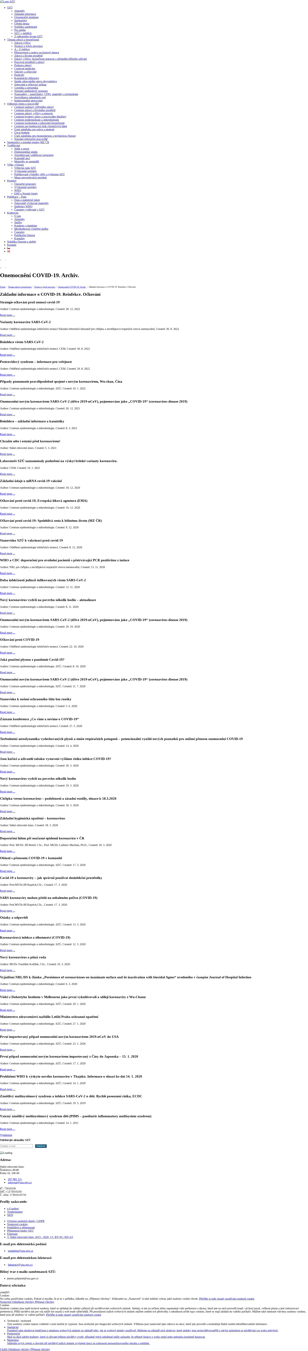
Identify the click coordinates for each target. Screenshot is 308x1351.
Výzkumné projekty (25, 171)
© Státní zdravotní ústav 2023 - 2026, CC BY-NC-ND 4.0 (40, 1237)
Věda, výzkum (15, 164)
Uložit (4, 1349)
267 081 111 (15, 1179)
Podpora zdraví (22, 65)
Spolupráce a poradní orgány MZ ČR (28, 142)
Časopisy (19, 232)
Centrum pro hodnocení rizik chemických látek (40, 126)
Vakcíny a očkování (25, 71)
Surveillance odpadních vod (30, 97)
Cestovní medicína (24, 68)
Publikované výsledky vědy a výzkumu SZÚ (39, 174)
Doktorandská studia (25, 151)
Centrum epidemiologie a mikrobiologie (36, 119)
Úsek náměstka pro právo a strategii (34, 129)
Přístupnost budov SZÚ (20, 1230)
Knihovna (12, 212)
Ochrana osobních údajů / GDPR (26, 1221)
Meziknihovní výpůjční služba (31, 228)
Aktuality (19, 10)
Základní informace (25, 13)
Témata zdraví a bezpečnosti (23, 39)
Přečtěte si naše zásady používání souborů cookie (226, 1298)
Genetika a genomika (26, 87)
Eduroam (12, 1233)
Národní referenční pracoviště (31, 139)
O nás (17, 216)
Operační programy (25, 183)
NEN (10, 1215)
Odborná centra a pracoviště (23, 103)
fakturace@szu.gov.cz (20, 1264)
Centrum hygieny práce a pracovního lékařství (40, 116)
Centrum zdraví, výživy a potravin (33, 113)
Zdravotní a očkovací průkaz (30, 84)
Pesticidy (19, 74)
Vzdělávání (13, 145)
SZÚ (10, 7)
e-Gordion (13, 1208)
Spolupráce (20, 20)
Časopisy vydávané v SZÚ (29, 209)
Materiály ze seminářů (26, 161)
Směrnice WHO (23, 206)
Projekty (12, 180)
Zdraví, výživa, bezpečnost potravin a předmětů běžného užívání (50, 58)
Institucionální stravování (28, 100)
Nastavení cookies (17, 1224)
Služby (18, 222)
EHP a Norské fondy (26, 193)
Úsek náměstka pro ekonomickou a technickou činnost (45, 135)
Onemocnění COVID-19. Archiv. (72, 287)
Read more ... (7, 315)
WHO (17, 190)
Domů (2, 287)
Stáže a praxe (21, 148)
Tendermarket (15, 1211)
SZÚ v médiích (23, 33)
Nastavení (6, 1301)
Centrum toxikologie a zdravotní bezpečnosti (39, 123)
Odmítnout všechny (23, 1301)
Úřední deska (21, 23)
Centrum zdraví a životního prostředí (34, 110)
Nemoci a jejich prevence (28, 46)
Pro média (20, 30)
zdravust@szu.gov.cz (20, 1182)
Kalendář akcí (22, 158)
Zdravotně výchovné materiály (31, 203)
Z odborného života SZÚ (28, 36)
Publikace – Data (16, 196)
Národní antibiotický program (31, 90)
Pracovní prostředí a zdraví (29, 62)
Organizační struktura (26, 17)
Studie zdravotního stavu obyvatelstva (35, 81)
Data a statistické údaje (27, 199)
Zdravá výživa (22, 42)
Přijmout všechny (44, 1301)
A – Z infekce (22, 49)
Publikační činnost (24, 235)
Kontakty (19, 238)
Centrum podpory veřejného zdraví (34, 106)
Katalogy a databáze (25, 225)
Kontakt (11, 244)
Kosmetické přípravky (26, 78)
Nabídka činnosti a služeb (21, 241)
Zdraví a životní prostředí (28, 55)
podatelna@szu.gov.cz (20, 1250)
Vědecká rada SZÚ (25, 167)
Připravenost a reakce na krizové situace (36, 52)
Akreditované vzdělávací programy (34, 155)
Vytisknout (6, 1135)
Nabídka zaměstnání (25, 26)
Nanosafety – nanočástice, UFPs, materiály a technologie (46, 94)
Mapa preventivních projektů (30, 177)
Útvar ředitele (22, 132)
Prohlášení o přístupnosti (21, 1227)
